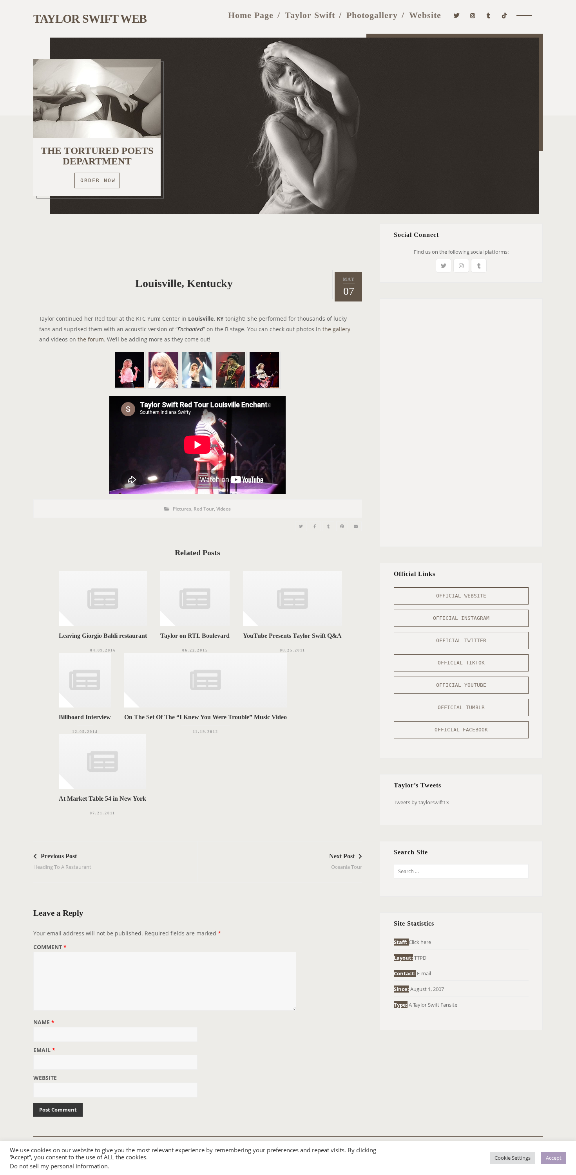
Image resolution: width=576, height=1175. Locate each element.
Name (43, 1023)
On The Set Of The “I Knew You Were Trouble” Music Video (205, 717)
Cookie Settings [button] (512, 1157)
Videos (223, 509)
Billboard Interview (85, 717)
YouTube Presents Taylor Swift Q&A (292, 635)
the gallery (336, 329)
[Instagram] (472, 15)
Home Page (251, 15)
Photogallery (372, 15)
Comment (50, 947)
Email (44, 1050)
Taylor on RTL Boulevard (195, 635)
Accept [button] (554, 1157)
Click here (420, 942)
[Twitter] (457, 15)
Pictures (182, 509)
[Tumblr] (488, 15)
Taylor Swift (310, 15)
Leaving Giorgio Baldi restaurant (103, 635)
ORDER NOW (98, 180)
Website (425, 15)
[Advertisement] (197, 241)
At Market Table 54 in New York (102, 798)
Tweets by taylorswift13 (421, 802)
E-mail (424, 973)
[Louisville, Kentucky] (301, 526)
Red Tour (204, 509)
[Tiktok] (504, 15)
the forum (91, 339)
